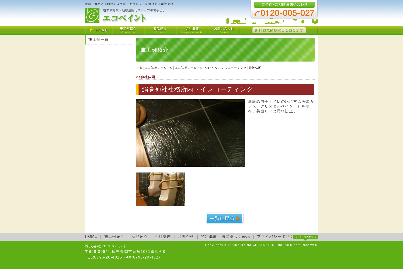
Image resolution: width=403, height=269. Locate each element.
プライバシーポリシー (277, 236)
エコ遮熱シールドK (188, 67)
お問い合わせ (224, 30)
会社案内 (163, 236)
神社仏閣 (255, 67)
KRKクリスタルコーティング (226, 67)
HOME (98, 30)
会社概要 (192, 30)
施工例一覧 (98, 39)
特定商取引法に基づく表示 (225, 236)
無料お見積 (279, 30)
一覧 (139, 67)
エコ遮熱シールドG (159, 67)
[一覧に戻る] (225, 223)
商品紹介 (160, 30)
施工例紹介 (128, 30)
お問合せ (186, 236)
